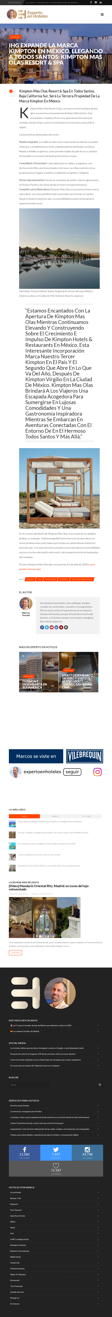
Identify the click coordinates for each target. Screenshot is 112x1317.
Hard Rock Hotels (17, 1216)
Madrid (35, 894)
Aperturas (50, 579)
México (30, 579)
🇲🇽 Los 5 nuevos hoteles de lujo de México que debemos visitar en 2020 (40, 1025)
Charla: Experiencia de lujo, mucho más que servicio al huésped (36, 1123)
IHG (39, 579)
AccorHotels (15, 1192)
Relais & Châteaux (18, 1274)
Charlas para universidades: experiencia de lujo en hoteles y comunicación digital (44, 1135)
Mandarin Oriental (18, 1245)
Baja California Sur (82, 579)
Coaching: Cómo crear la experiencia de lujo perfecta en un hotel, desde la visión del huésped (49, 1117)
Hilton (12, 1222)
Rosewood (14, 1280)
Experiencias (46, 894)
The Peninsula (16, 1286)
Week (24, 816)
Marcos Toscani (20, 71)
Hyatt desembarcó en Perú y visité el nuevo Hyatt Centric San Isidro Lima (78, 672)
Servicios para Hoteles (19, 1105)
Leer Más (15, 953)
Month (55, 816)
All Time (86, 816)
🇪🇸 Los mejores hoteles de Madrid (24, 1031)
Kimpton (64, 579)
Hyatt (12, 1227)
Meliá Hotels (15, 1257)
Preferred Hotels (17, 1268)
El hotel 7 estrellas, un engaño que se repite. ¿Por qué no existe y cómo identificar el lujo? (53, 833)
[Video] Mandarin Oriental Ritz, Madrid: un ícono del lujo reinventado (49, 887)
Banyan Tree (15, 1198)
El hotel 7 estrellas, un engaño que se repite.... (53, 3)
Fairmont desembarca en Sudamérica (35, 684)
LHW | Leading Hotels (19, 1239)
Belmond (14, 1204)
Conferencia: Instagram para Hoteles (26, 1111)
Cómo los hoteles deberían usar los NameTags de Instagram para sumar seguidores (45, 1060)
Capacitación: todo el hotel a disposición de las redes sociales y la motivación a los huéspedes (49, 1129)
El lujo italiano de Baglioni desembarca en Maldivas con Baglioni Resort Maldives (50, 821)
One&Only (15, 1263)
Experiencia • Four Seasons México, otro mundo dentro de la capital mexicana (49, 866)
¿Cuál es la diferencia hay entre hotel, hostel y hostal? (39, 855)
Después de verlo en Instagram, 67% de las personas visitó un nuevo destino (43, 1054)
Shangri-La (14, 1298)
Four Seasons (16, 1210)
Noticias (15, 37)
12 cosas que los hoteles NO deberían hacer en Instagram (35, 1065)
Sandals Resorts (17, 1292)
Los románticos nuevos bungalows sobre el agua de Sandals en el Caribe (46, 844)
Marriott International (19, 1251)
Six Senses (14, 1304)
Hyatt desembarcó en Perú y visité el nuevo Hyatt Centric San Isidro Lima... (77, 681)
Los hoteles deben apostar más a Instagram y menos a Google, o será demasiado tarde (47, 1048)
